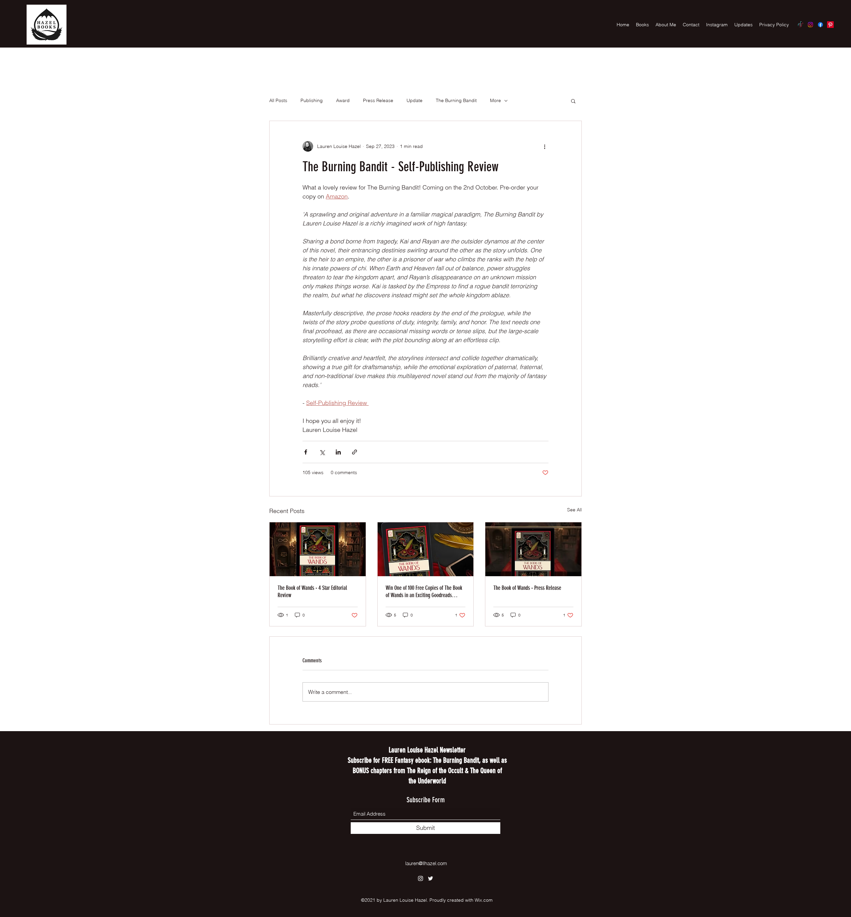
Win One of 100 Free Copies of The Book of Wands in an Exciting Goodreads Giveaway (424, 591)
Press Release (378, 100)
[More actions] (544, 146)
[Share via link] (354, 452)
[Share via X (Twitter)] (322, 452)
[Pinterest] (830, 24)
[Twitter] (430, 878)
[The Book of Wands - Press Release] (533, 549)
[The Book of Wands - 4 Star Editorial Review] (318, 549)
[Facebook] (820, 24)
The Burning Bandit (456, 100)
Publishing (312, 100)
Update (415, 100)
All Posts (278, 100)
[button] (573, 100)
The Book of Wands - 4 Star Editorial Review (312, 591)
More (495, 100)
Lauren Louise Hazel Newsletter (427, 749)
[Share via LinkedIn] (338, 452)
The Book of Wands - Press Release (527, 587)
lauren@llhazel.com (426, 863)
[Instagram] (810, 24)
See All (574, 510)
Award (343, 100)
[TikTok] (800, 24)
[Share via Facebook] (306, 452)
